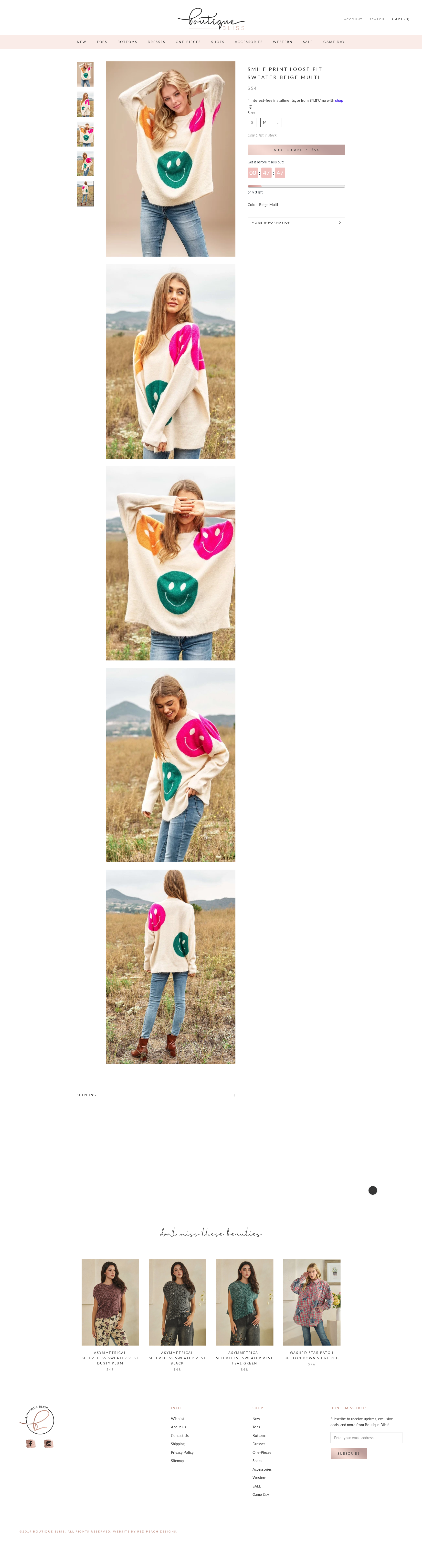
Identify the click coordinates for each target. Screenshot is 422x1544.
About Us (178, 1427)
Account (353, 19)
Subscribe (349, 1453)
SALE (308, 42)
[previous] (69, 1310)
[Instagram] (49, 1443)
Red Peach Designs (157, 1531)
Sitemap (177, 1460)
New (81, 42)
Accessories (249, 42)
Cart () (401, 19)
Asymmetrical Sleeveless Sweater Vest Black (177, 1358)
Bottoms (127, 42)
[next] (352, 1310)
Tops (102, 42)
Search (376, 19)
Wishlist (177, 1418)
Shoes (218, 42)
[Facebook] (31, 1443)
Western (283, 42)
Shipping (87, 1095)
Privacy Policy (182, 1452)
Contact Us (180, 1435)
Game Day (334, 42)
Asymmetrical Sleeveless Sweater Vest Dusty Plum (110, 1358)
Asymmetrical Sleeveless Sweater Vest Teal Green (244, 1358)
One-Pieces (188, 42)
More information (271, 222)
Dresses (157, 42)
